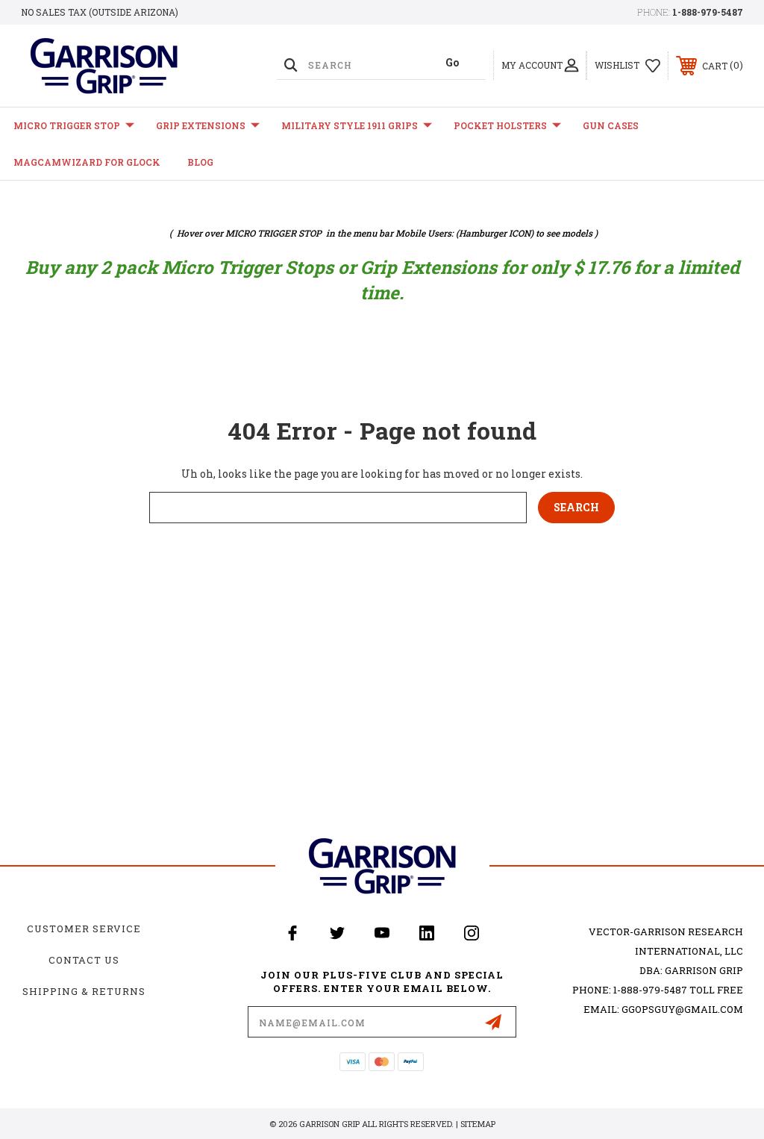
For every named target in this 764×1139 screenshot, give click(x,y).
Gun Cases (611, 125)
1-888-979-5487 (707, 12)
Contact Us (83, 960)
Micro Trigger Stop (66, 125)
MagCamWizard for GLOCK (86, 162)
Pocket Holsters (500, 125)
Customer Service (84, 928)
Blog (200, 162)
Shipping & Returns (83, 991)
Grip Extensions (200, 125)
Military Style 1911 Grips (349, 125)
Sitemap (477, 1123)
